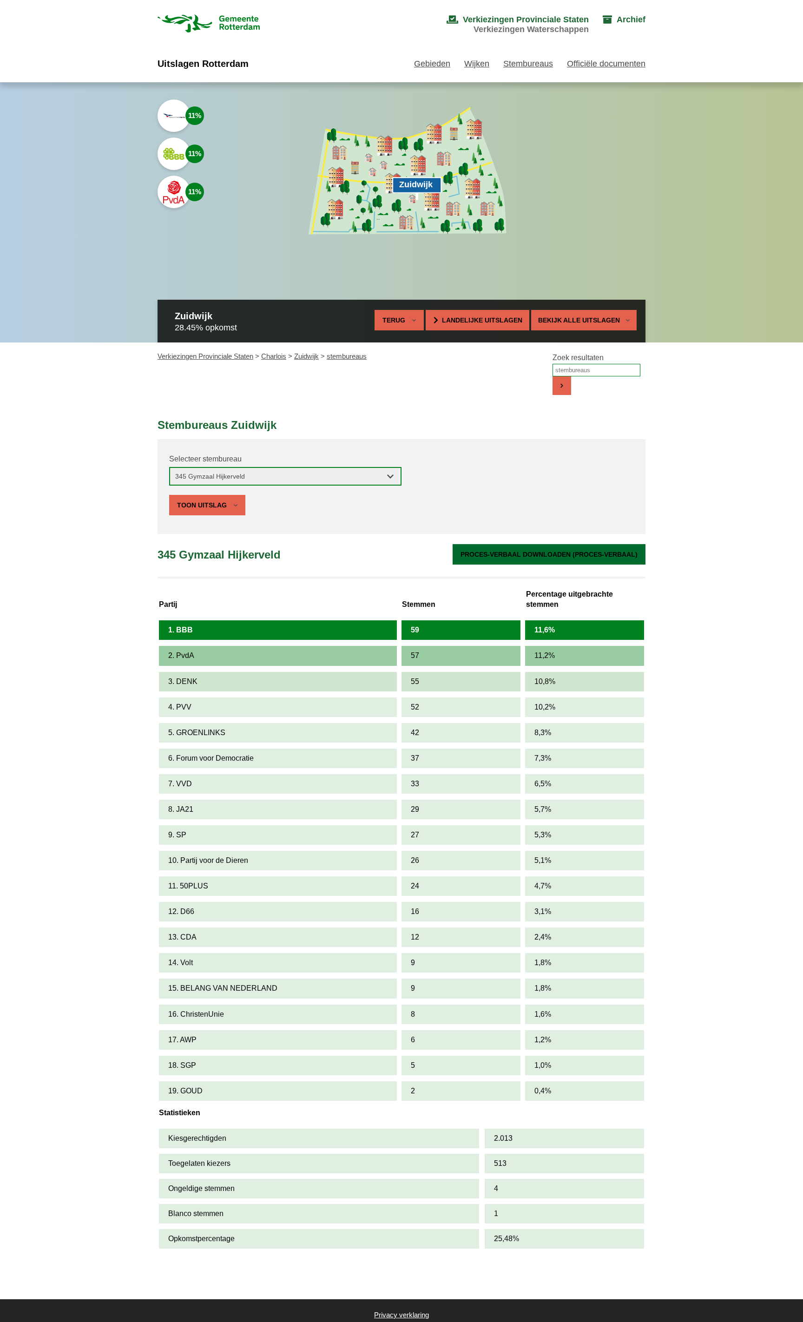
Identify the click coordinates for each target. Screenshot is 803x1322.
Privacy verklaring (401, 1315)
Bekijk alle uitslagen (579, 320)
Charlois (273, 356)
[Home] (209, 24)
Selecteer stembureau (205, 459)
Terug (393, 320)
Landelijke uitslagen (482, 320)
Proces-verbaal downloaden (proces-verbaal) (549, 554)
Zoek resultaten (578, 358)
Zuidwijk (306, 356)
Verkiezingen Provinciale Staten (205, 356)
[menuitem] (508, 24)
